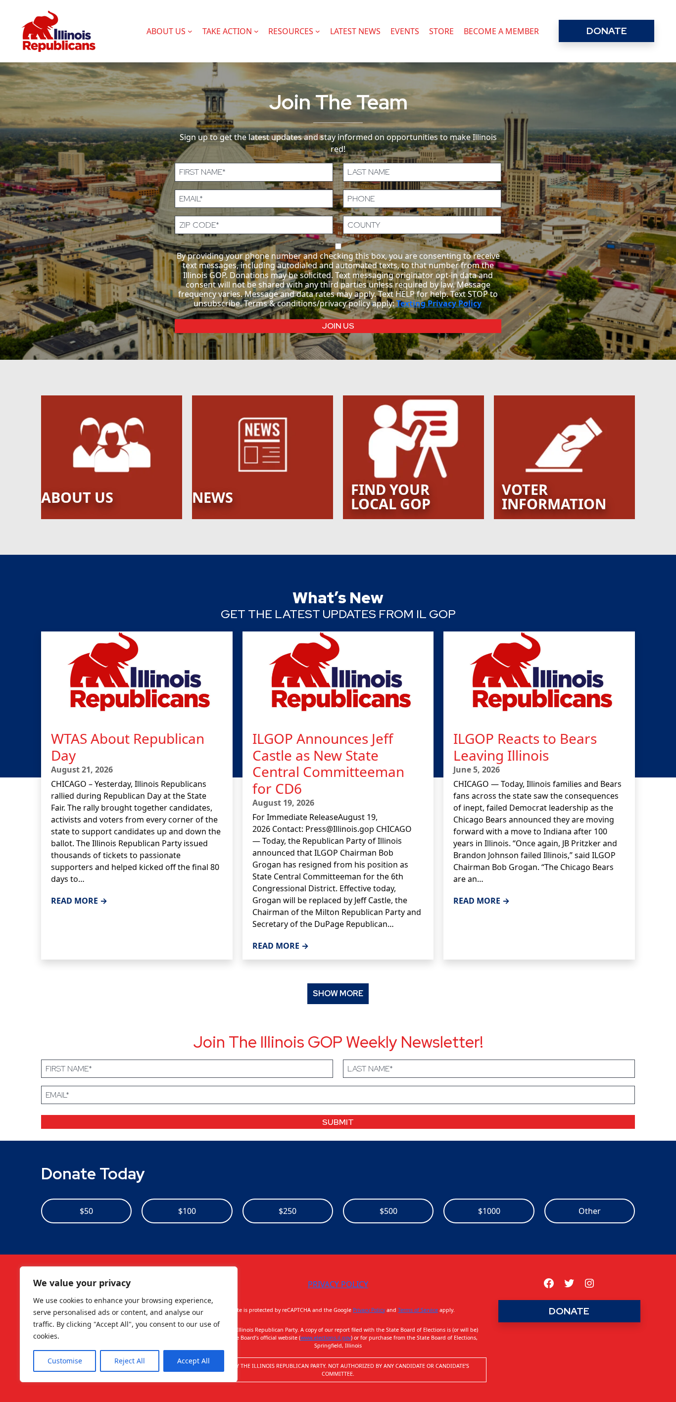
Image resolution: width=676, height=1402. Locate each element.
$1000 (489, 1211)
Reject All (129, 1360)
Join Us (338, 326)
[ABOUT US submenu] (190, 31)
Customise (65, 1360)
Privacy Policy (338, 1284)
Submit (338, 1122)
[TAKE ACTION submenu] (256, 31)
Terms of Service (418, 1309)
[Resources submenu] (317, 31)
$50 (86, 1211)
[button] (338, 993)
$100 (187, 1211)
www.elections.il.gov (325, 1337)
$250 (287, 1211)
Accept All (193, 1360)
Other (590, 1211)
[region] (129, 1324)
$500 (388, 1211)
